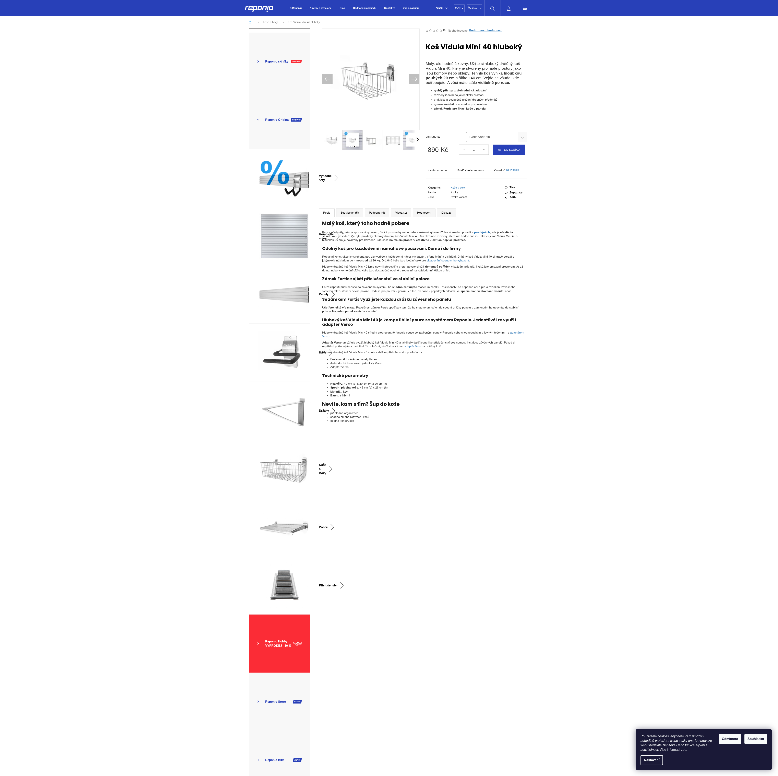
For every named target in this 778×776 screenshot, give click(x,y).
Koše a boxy (458, 187)
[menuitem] (296, 8)
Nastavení (651, 760)
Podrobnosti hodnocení (485, 30)
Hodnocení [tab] (424, 212)
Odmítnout (730, 739)
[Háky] (279, 353)
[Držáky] (279, 411)
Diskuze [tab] (446, 212)
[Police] (279, 527)
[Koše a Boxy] (279, 469)
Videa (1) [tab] (401, 212)
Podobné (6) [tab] (377, 212)
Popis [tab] (326, 212)
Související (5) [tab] (349, 212)
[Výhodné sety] (279, 178)
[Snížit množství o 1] (464, 150)
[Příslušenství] (279, 585)
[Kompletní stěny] (279, 236)
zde (683, 749)
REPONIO (512, 170)
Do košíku (512, 149)
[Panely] (279, 294)
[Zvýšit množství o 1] (484, 150)
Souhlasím (755, 739)
